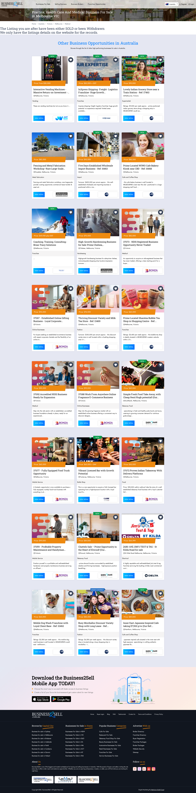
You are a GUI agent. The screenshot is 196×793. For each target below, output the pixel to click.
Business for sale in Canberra (42, 749)
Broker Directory (138, 731)
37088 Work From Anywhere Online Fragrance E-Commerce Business (97, 396)
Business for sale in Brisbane (41, 738)
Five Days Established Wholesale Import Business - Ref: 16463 (95, 167)
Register (184, 4)
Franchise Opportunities (96, 4)
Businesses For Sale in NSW (75, 731)
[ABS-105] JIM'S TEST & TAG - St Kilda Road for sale (140, 548)
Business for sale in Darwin (41, 752)
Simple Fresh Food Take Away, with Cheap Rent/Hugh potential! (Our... (142, 396)
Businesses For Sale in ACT (75, 749)
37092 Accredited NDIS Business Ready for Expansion (50, 396)
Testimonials (122, 714)
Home (92, 714)
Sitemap (135, 752)
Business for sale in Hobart (41, 756)
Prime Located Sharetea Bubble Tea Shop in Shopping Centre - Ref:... (141, 320)
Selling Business (61, 4)
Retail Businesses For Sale (108, 749)
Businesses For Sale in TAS (75, 756)
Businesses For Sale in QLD (75, 738)
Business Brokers (77, 4)
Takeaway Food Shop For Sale (109, 738)
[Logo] (12, 4)
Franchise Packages (139, 742)
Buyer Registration (139, 738)
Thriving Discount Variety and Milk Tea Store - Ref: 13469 (97, 320)
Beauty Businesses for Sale (108, 742)
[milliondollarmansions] (66, 779)
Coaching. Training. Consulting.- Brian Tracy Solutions (50, 243)
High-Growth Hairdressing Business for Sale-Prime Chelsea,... (97, 243)
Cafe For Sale (104, 731)
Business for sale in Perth (40, 745)
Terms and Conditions (144, 714)
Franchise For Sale (105, 752)
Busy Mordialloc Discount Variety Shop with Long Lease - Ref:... (95, 624)
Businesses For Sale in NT (74, 752)
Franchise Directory (139, 735)
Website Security (138, 749)
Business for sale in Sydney (41, 731)
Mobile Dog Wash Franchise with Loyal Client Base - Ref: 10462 (50, 624)
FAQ (114, 714)
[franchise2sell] (88, 779)
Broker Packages (138, 745)
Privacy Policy (158, 714)
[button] (171, 4)
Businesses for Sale (43, 4)
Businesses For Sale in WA (75, 745)
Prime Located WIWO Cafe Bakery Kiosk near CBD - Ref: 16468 (141, 167)
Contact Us (132, 714)
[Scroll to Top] (191, 789)
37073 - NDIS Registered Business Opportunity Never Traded (140, 243)
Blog (108, 714)
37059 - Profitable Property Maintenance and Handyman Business (48, 548)
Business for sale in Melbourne (42, 735)
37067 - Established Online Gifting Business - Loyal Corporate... (51, 320)
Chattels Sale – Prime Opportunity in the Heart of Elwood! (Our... (97, 548)
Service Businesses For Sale (108, 756)
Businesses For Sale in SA (74, 742)
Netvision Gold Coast (157, 790)
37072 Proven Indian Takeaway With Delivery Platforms (142, 472)
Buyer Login (100, 714)
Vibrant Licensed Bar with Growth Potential (96, 472)
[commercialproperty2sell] (42, 779)
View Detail (39, 118)
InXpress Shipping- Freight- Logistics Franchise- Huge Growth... (98, 91)
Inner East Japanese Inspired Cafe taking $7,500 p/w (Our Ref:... (141, 624)
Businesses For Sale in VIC (75, 735)
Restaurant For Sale (105, 735)
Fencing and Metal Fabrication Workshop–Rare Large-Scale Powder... (49, 167)
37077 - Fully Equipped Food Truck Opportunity (51, 472)
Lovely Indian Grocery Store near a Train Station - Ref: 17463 (141, 91)
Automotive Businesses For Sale (110, 745)
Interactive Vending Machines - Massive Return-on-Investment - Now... (50, 91)
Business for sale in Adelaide (42, 742)
